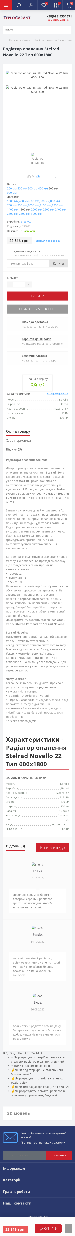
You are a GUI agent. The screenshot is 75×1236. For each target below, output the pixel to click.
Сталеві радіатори (20, 40)
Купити (58, 263)
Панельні (63, 815)
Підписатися (59, 1155)
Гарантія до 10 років (36, 339)
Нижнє (65, 829)
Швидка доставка (35, 322)
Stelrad (26, 221)
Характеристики (18, 440)
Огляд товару (18, 431)
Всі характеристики (57, 393)
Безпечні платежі (34, 356)
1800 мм (64, 806)
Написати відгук (52, 847)
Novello (64, 784)
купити (51, 1228)
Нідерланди (62, 793)
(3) (38, 176)
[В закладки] (56, 176)
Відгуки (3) (14, 449)
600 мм (65, 802)
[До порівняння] (66, 176)
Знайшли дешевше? (48, 240)
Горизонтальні (60, 824)
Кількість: (13, 278)
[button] (31, 5)
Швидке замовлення (38, 309)
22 (67, 820)
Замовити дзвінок (58, 19)
